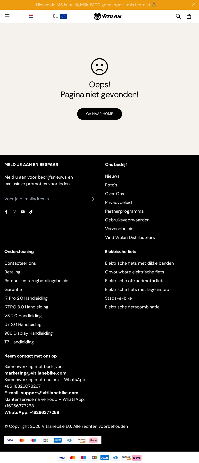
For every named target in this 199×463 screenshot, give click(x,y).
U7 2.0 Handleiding (22, 324)
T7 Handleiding (19, 342)
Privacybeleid (118, 202)
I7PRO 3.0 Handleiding (26, 307)
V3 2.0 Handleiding (23, 316)
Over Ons (114, 194)
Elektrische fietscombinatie (132, 307)
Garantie (13, 289)
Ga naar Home (99, 113)
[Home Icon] (16, 16)
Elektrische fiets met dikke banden (139, 263)
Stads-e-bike (118, 298)
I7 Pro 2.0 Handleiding (26, 298)
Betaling (12, 272)
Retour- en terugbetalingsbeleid (36, 281)
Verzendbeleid (119, 229)
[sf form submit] (86, 199)
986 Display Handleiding (28, 333)
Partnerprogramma (124, 211)
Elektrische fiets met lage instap (137, 289)
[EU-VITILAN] (108, 16)
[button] (40, 16)
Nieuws (112, 176)
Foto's (111, 185)
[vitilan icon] (6, 212)
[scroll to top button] (189, 436)
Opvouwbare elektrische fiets (134, 272)
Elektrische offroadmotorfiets (135, 281)
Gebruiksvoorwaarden (127, 220)
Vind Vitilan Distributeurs (130, 237)
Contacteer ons (20, 263)
